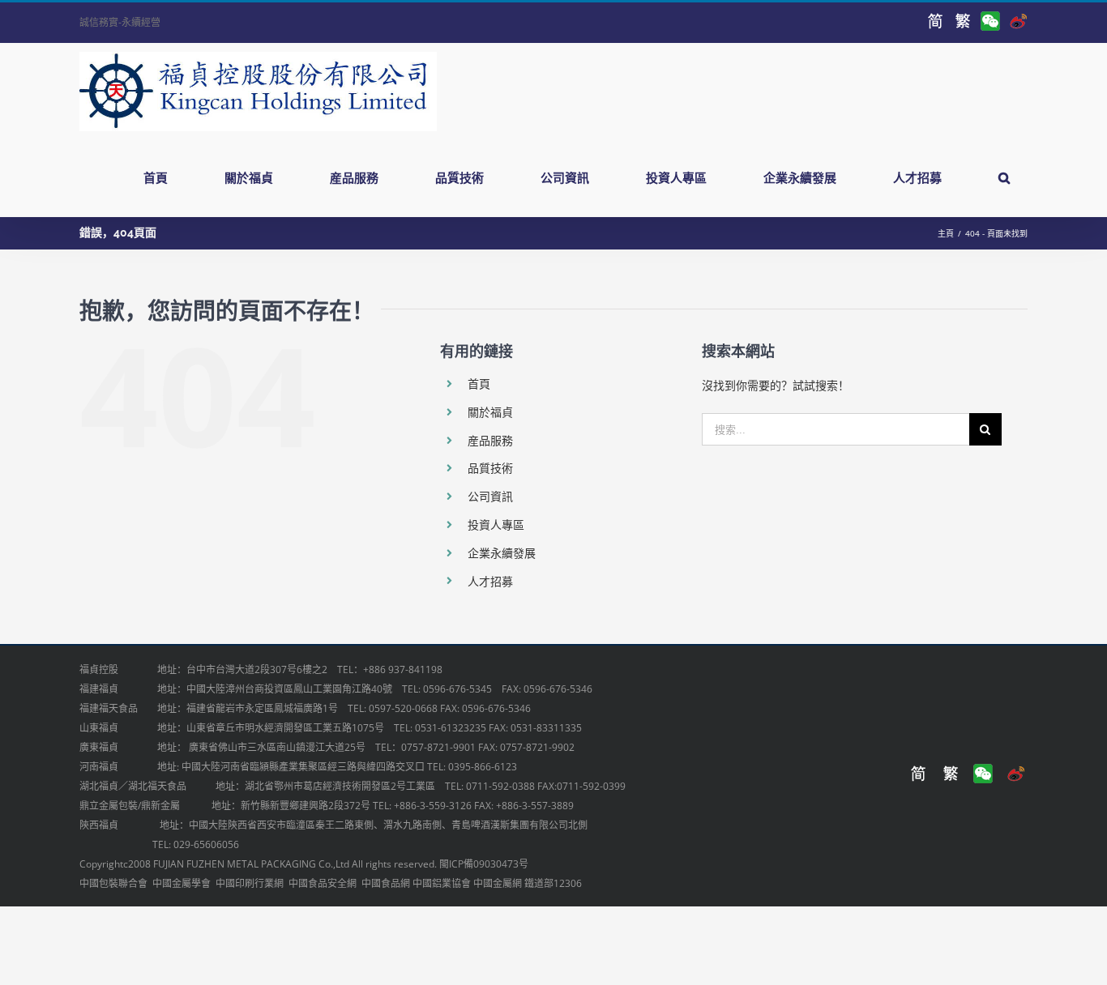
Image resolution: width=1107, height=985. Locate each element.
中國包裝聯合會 (113, 883)
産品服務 (490, 440)
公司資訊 (490, 496)
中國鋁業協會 (441, 883)
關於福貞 (490, 412)
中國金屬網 (497, 883)
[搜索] (1004, 177)
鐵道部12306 (553, 883)
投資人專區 (496, 524)
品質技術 (490, 467)
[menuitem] (165, 177)
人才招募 (490, 581)
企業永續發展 (502, 553)
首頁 (479, 383)
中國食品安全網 (323, 883)
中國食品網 (385, 883)
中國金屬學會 (181, 883)
